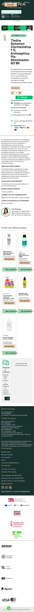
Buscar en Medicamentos (15, 16)
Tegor (21, 252)
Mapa (26, 105)
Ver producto (10, 269)
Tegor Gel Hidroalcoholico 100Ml (24, 255)
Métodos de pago (7, 454)
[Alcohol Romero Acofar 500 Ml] (9, 324)
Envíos (3, 460)
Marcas (27, 2)
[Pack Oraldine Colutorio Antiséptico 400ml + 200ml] (9, 282)
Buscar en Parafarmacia (5, 16)
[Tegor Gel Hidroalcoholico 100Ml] (25, 241)
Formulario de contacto (8, 469)
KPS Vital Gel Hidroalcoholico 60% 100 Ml (8, 253)
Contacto (16, 2)
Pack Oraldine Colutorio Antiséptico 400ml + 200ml (9, 297)
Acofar (5, 335)
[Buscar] (19, 12)
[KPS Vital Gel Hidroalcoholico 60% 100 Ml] (9, 241)
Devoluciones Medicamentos (10, 463)
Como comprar (5, 457)
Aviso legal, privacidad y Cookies (17, 609)
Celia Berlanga (16, 209)
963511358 (8, 2)
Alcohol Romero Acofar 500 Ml (8, 338)
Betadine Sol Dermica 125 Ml (23, 294)
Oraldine (6, 294)
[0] (2, 16)
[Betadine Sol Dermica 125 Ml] (25, 282)
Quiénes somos (6, 452)
